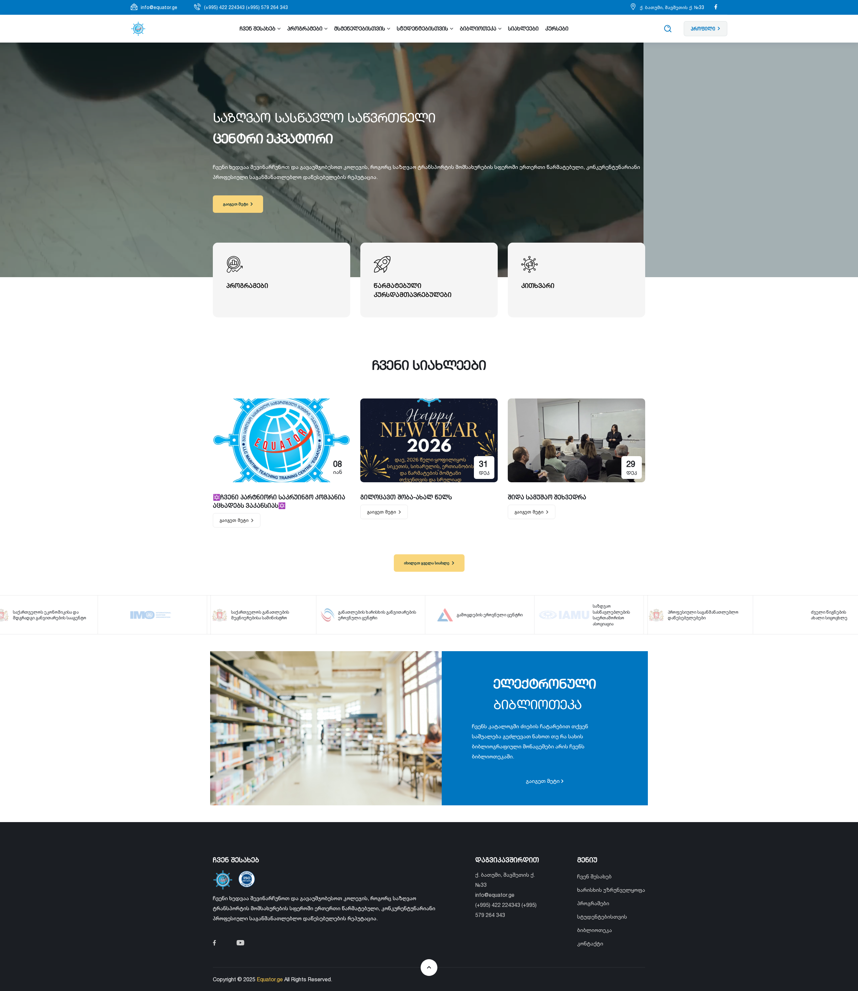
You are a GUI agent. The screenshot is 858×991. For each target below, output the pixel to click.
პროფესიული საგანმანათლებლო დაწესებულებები (613, 615)
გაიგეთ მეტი (235, 203)
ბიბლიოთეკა (594, 930)
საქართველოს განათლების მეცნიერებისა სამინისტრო (170, 615)
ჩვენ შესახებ (594, 876)
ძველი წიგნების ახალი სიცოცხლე (739, 615)
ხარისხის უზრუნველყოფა (611, 889)
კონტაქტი (590, 943)
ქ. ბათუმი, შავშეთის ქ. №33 (672, 7)
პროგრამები (593, 903)
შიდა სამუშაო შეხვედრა (547, 497)
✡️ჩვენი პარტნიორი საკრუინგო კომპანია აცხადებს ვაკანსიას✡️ (279, 501)
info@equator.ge (159, 7)
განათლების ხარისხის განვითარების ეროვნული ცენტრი (287, 615)
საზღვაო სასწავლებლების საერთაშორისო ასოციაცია (521, 615)
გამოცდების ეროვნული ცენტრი (400, 614)
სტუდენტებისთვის (602, 916)
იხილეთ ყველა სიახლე (426, 562)
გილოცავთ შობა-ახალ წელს (406, 497)
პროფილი (703, 29)
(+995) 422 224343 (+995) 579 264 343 (246, 7)
